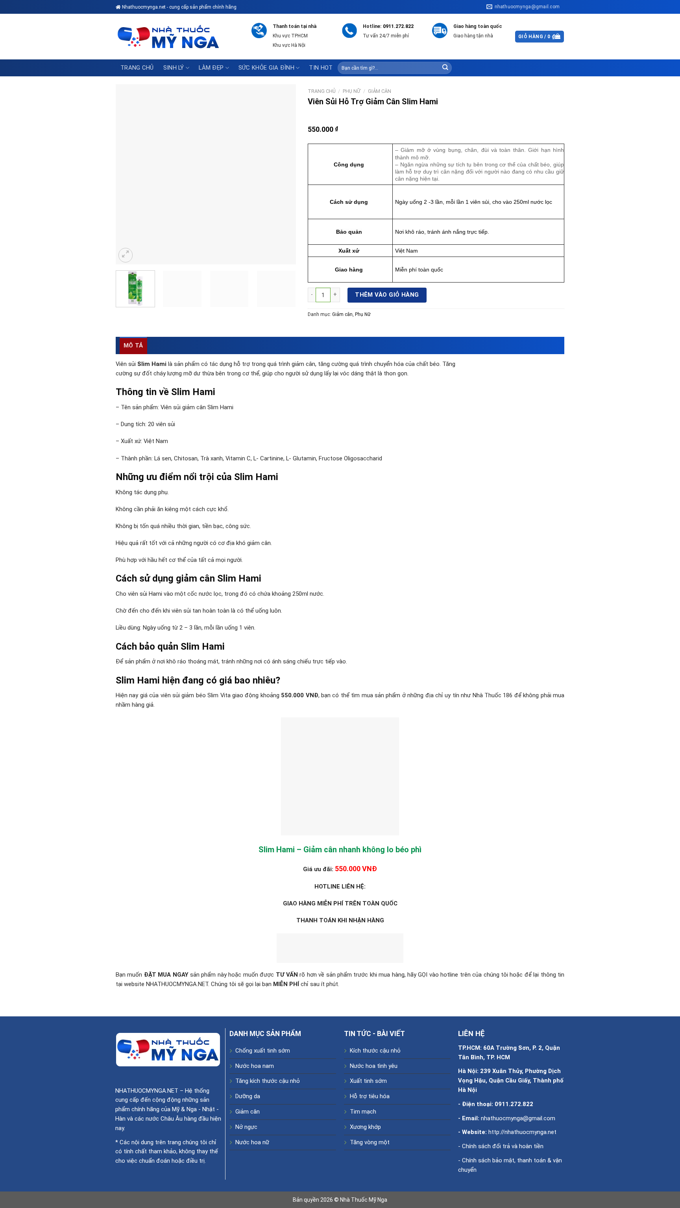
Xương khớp (365, 1126)
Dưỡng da (247, 1096)
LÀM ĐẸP (211, 67)
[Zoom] (125, 255)
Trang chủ (137, 67)
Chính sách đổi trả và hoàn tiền (502, 1146)
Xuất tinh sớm (368, 1080)
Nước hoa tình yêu (373, 1065)
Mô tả (133, 345)
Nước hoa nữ (252, 1142)
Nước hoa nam (254, 1065)
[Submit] (445, 68)
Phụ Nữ (351, 91)
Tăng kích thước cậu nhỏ (267, 1080)
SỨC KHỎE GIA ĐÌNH (266, 67)
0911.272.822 (398, 26)
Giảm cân (379, 91)
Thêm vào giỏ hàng (387, 294)
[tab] (133, 345)
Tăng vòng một (370, 1142)
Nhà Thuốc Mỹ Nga (363, 1200)
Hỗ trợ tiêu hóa (370, 1096)
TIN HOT (321, 67)
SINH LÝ (173, 67)
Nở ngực (246, 1126)
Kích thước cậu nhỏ (375, 1050)
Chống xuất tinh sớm (262, 1050)
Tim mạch (363, 1111)
